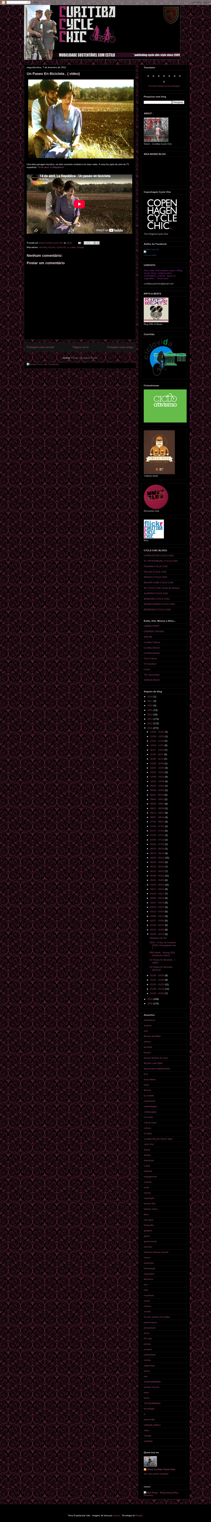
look (146, 1290)
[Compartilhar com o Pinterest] (98, 243)
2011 (150, 728)
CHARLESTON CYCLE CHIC (159, 555)
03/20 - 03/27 (157, 907)
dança (147, 1149)
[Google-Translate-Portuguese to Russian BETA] (179, 77)
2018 (150, 696)
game (147, 1236)
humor (147, 1257)
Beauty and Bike (152, 1036)
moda (147, 1300)
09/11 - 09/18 (157, 795)
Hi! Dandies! (150, 663)
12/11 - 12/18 (157, 741)
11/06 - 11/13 (157, 758)
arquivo (147, 1025)
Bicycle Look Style (153, 1063)
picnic (147, 1333)
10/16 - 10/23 (157, 772)
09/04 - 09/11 (157, 799)
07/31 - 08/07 (157, 821)
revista (147, 1360)
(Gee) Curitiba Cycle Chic (161, 1469)
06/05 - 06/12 (157, 857)
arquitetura (149, 1020)
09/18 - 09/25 (157, 790)
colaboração (150, 1112)
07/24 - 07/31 (157, 826)
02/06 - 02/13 (157, 934)
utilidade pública (152, 1425)
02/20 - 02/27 (157, 925)
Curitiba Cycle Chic (151, 249)
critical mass (150, 1122)
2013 (150, 719)
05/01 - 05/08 (157, 880)
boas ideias (150, 1079)
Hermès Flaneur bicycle (156, 1252)
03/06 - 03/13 (157, 916)
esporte (148, 1182)
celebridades (150, 1106)
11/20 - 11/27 (157, 754)
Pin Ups (148, 1338)
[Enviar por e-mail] (85, 243)
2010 (150, 999)
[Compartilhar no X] (91, 243)
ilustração (149, 1263)
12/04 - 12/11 (157, 745)
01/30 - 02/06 (157, 975)
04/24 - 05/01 (157, 884)
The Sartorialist (152, 674)
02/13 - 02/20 (157, 929)
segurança (149, 1365)
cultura (147, 1128)
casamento (149, 1101)
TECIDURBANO (152, 1403)
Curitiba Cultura (152, 642)
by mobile (149, 1095)
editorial (148, 1171)
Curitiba (148, 1133)
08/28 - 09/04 (157, 803)
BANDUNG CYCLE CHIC (157, 598)
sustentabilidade (152, 1381)
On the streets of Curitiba (157, 1317)
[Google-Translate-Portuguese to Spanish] (164, 83)
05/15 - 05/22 (157, 871)
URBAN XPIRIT (152, 626)
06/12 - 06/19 (157, 853)
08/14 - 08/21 (157, 812)
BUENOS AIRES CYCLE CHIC (159, 604)
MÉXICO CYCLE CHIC (155, 577)
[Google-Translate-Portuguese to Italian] (164, 77)
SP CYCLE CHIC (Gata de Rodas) (161, 588)
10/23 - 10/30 (157, 768)
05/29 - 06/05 (157, 862)
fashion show (150, 1209)
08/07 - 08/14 (157, 817)
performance (150, 1322)
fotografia (149, 1225)
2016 (150, 705)
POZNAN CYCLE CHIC (156, 566)
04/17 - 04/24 (157, 889)
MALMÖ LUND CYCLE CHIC (159, 582)
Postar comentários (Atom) (84, 358)
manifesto (149, 1295)
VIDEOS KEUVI (152, 680)
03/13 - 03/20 (157, 911)
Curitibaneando (152, 653)
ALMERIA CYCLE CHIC (156, 593)
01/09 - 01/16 (157, 989)
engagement (150, 1176)
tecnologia (149, 1408)
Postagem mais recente (40, 347)
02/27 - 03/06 (157, 920)
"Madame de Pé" (158, 938)
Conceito (148, 1117)
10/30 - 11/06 (157, 763)
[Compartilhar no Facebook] (94, 243)
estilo (146, 1187)
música (147, 1306)
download (149, 1160)
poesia (147, 1344)
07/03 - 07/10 (157, 839)
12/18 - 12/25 (157, 736)
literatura (148, 1279)
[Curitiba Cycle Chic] (145, 252)
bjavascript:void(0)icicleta (157, 1068)
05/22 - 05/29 (157, 866)
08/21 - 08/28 (157, 808)
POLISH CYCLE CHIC (155, 571)
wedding (148, 1441)
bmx (146, 1074)
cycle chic (61, 247)
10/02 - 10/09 (157, 781)
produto (148, 1349)
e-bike (147, 1166)
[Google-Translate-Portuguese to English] (174, 77)
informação (149, 1268)
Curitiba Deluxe (152, 647)
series (147, 1371)
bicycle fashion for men (156, 1058)
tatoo (146, 1392)
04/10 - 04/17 (157, 893)
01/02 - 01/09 (157, 993)
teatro (147, 1398)
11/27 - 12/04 (157, 750)
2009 (150, 1003)
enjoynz (116, 1515)
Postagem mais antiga (120, 347)
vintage (80, 247)
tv (68, 247)
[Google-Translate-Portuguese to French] (153, 77)
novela (147, 1311)
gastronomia (150, 1241)
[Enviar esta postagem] (79, 243)
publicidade (150, 1354)
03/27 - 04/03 (157, 902)
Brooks (147, 1090)
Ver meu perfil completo (156, 1473)
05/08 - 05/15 (157, 875)
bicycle (51, 247)
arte (146, 1031)
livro (146, 1284)
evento (147, 1192)
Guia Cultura (150, 658)
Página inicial (81, 347)
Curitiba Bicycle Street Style (158, 1139)
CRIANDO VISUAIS (154, 631)
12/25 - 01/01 (157, 731)
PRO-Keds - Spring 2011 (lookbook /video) (162, 954)
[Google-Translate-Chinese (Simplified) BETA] (148, 77)
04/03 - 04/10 (157, 898)
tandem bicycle (151, 1387)
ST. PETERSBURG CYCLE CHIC (161, 561)
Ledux (147, 669)
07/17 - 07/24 (157, 830)
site (145, 1376)
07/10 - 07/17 (157, 835)
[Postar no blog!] (88, 243)
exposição (149, 1198)
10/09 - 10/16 (157, 776)
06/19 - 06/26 (157, 848)
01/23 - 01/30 (157, 980)
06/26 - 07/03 (157, 844)
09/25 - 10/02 (157, 785)
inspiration (149, 1273)
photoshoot (149, 1327)
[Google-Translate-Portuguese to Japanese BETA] (169, 77)
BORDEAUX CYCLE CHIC (157, 609)
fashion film (150, 1203)
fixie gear (148, 1219)
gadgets (148, 1230)
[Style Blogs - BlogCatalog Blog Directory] (164, 1495)
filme (146, 1214)
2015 (150, 710)
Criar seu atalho (150, 255)
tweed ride (149, 1419)
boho (146, 1085)
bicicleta (43, 247)
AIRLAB (148, 636)
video (73, 247)
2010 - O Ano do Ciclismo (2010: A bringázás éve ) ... (163, 945)
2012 (150, 723)
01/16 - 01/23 (157, 984)
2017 (150, 701)
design (147, 1155)
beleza (147, 1041)
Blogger (139, 1515)
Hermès (148, 1246)
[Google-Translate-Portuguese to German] (158, 77)
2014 (150, 714)
